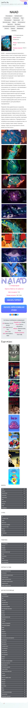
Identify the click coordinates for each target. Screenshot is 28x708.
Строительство (14, 604)
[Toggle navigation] (25, 3)
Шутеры (14, 503)
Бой (14, 598)
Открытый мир (14, 669)
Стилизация (14, 533)
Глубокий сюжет (18, 15)
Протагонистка (21, 22)
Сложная (14, 675)
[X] (16, 314)
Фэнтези (7, 28)
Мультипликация (14, 596)
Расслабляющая (21, 26)
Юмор (14, 558)
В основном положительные (14, 575)
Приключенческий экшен (14, 671)
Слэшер (14, 621)
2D (22, 20)
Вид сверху (17, 24)
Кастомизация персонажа (9, 26)
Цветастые (10, 24)
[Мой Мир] (14, 314)
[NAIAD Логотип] (14, 281)
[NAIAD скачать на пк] (14, 181)
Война (14, 627)
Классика (14, 619)
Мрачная (14, 681)
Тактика (14, 673)
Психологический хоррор (14, 692)
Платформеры (14, 648)
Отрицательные (14, 583)
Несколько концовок (14, 606)
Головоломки (7, 18)
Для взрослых (14, 652)
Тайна (14, 690)
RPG (14, 499)
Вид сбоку (14, 600)
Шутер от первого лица (14, 677)
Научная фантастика (14, 552)
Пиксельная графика (14, 524)
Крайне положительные (14, 579)
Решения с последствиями (14, 660)
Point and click (14, 694)
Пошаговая (14, 633)
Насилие (14, 679)
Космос (14, 612)
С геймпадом (16, 18)
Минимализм (20, 28)
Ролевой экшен (14, 602)
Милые (14, 22)
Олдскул (14, 683)
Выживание (14, 556)
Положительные (14, 577)
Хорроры (14, 547)
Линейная (14, 30)
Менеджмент (14, 644)
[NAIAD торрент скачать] (14, 166)
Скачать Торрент (14, 300)
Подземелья (14, 640)
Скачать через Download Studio (14, 308)
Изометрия (14, 635)
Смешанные (14, 573)
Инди (22, 18)
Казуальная (14, 495)
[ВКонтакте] (10, 314)
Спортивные (14, 507)
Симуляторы (14, 497)
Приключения (16, 20)
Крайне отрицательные (14, 585)
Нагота (14, 658)
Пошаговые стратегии (14, 696)
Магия (14, 629)
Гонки (14, 505)
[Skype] (17, 314)
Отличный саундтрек (14, 667)
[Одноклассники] (12, 314)
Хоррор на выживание (14, 623)
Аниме (14, 520)
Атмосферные (9, 15)
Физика (14, 610)
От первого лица (14, 518)
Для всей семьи (6, 22)
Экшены (14, 491)
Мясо (14, 688)
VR (14, 535)
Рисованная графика (14, 625)
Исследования (8, 20)
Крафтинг (14, 631)
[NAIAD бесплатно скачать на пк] (14, 152)
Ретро (14, 554)
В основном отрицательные (14, 581)
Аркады (14, 656)
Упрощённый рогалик (14, 617)
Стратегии (14, 501)
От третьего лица (14, 526)
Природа (13, 28)
